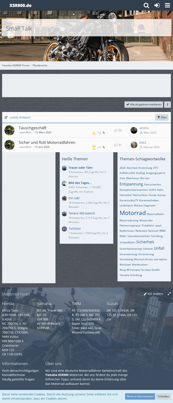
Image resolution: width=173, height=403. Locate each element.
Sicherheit (145, 241)
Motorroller (146, 220)
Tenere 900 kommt (82, 213)
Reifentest (141, 231)
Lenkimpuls (126, 205)
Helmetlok (126, 195)
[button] (167, 5)
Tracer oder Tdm (80, 168)
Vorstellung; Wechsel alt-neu (136, 259)
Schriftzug (157, 236)
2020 (123, 168)
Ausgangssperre (155, 173)
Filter (163, 117)
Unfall (159, 248)
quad (158, 225)
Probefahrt (148, 225)
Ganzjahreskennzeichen (134, 190)
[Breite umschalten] (169, 294)
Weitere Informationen (140, 396)
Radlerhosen (127, 231)
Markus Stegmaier (145, 205)
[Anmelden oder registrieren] (157, 5)
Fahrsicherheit (152, 184)
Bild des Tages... (80, 183)
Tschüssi (75, 228)
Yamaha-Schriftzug (131, 275)
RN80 (162, 231)
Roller (123, 236)
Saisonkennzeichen (138, 236)
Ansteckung (145, 168)
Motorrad (133, 213)
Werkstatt (125, 264)
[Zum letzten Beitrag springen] (134, 130)
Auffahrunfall (127, 173)
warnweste (160, 259)
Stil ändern (155, 294)
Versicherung (146, 254)
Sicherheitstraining (131, 249)
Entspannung (131, 184)
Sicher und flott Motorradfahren (47, 142)
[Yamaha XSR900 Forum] (20, 5)
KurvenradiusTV (129, 200)
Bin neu (145, 178)
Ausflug (140, 173)
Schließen (163, 396)
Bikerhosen (132, 178)
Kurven (162, 195)
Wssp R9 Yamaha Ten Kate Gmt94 (139, 270)
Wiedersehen (140, 264)
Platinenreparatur (130, 225)
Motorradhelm (155, 214)
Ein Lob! (74, 198)
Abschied (132, 168)
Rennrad (153, 231)
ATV (155, 168)
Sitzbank (148, 249)
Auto (122, 178)
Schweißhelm (127, 242)
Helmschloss (140, 195)
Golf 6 (152, 190)
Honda (153, 195)
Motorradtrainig (129, 220)
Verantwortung (128, 254)
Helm (160, 190)
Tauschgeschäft (32, 127)
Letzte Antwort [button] (20, 117)
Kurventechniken (149, 200)
